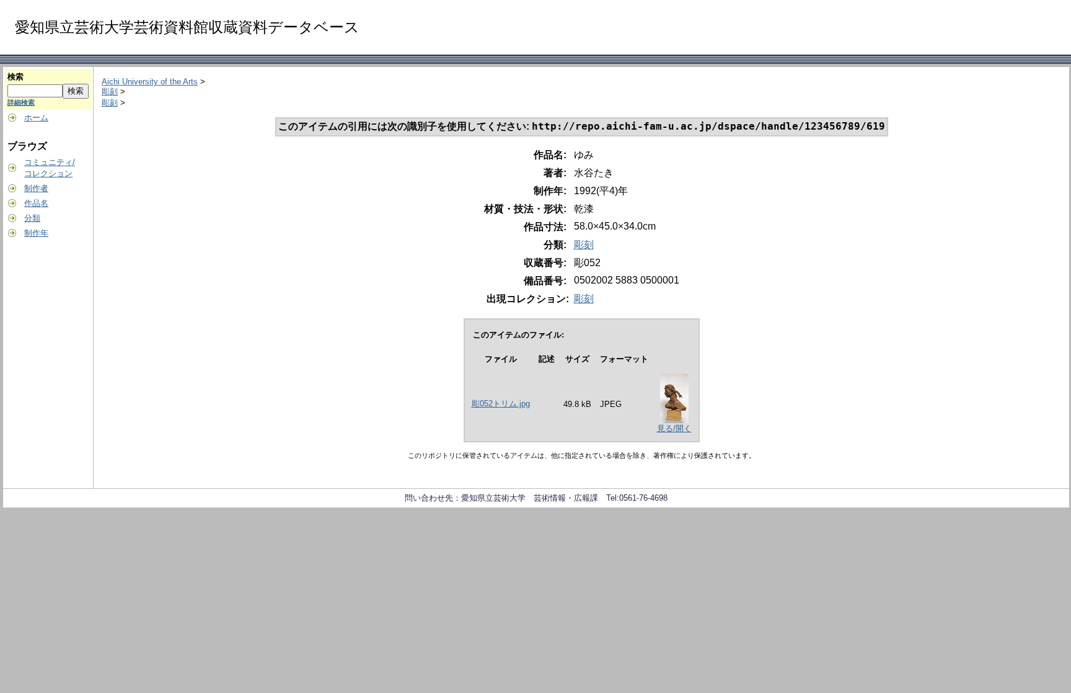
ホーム (36, 117)
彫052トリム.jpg (501, 403)
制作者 (36, 188)
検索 (15, 76)
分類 (32, 218)
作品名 (36, 203)
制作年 (36, 233)
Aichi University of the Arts (150, 81)
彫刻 (110, 91)
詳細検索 (21, 102)
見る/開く (674, 428)
